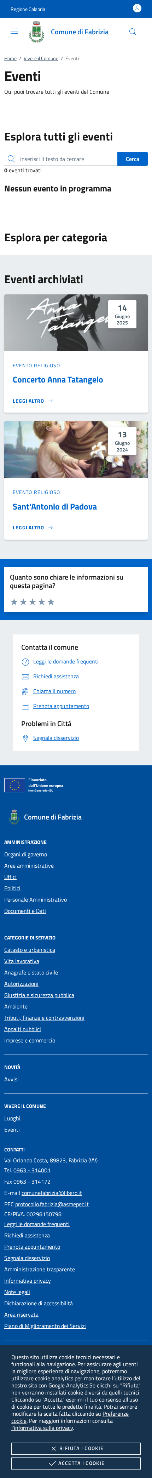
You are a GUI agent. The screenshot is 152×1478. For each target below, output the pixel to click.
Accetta (81, 1463)
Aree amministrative (29, 865)
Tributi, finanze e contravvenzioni (44, 1017)
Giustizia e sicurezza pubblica (39, 995)
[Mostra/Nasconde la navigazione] (14, 31)
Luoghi (12, 1118)
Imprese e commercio (29, 1040)
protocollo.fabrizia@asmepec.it (52, 1204)
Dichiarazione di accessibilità (38, 1303)
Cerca (132, 159)
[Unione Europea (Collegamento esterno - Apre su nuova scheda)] (76, 786)
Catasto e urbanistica (29, 949)
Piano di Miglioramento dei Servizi (45, 1326)
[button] (28, 9)
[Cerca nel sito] (132, 31)
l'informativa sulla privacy (42, 1428)
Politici (12, 888)
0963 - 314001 (32, 1170)
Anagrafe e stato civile (31, 972)
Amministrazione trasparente (39, 1269)
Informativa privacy (27, 1280)
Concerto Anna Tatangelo (58, 379)
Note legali (17, 1292)
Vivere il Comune (41, 58)
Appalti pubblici (22, 1029)
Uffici (10, 877)
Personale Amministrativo (35, 899)
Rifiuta (81, 1448)
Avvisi (11, 1079)
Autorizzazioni (21, 983)
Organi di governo (25, 854)
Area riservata (21, 1314)
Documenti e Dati (25, 911)
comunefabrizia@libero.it (52, 1193)
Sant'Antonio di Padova (55, 506)
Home (10, 58)
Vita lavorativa (21, 961)
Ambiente (16, 1006)
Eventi (12, 1129)
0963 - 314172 (32, 1181)
